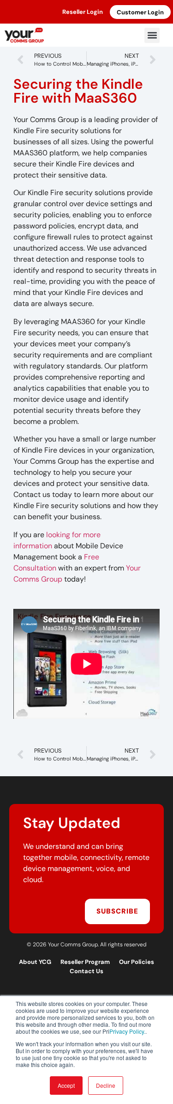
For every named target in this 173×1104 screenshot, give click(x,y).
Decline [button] (105, 1085)
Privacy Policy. (127, 1031)
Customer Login (140, 12)
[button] (152, 35)
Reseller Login (82, 12)
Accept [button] (66, 1085)
